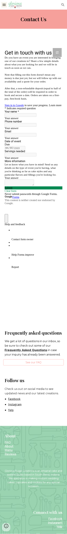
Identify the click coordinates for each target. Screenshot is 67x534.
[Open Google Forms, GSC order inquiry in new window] (57, 52)
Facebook (55, 518)
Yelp (59, 526)
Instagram (55, 522)
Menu (9, 450)
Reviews (10, 454)
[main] (33, 19)
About (9, 446)
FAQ (8, 442)
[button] (4, 4)
